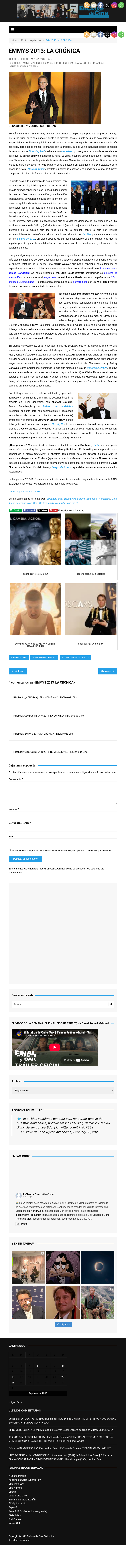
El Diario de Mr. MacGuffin (22, 1499)
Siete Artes (15, 1515)
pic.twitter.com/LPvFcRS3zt (74, 1127)
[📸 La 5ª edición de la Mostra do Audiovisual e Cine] (28, 1267)
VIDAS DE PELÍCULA (102, 1429)
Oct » (19, 1402)
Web (11, 836)
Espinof (13, 1507)
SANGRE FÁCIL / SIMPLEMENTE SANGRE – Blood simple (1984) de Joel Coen (59, 1459)
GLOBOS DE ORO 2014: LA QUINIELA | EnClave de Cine (54, 715)
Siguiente (106, 671)
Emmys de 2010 (26, 238)
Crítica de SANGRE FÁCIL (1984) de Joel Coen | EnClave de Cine (43, 1448)
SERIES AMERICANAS (72, 63)
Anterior (19, 671)
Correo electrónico (20, 823)
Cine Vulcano (15, 1487)
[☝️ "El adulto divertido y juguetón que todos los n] (63, 1302)
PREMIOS (47, 63)
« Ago (12, 1402)
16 (13, 1377)
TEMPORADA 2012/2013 (76, 657)
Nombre (14, 809)
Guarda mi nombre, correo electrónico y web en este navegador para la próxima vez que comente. (62, 850)
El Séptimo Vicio (17, 1503)
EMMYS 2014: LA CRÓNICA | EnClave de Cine (48, 733)
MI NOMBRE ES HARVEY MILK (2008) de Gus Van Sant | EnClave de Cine (48, 1429)
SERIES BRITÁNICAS (94, 63)
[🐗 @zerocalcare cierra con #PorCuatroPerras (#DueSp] (63, 1267)
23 (13, 1382)
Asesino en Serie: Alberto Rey (25, 1479)
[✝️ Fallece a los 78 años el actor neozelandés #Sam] (97, 1302)
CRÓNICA (16, 63)
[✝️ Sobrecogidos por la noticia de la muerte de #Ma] (28, 1302)
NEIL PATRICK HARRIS (45, 657)
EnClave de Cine (31, 1194)
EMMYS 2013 (19, 657)
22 (62, 1377)
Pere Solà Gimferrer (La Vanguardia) (28, 1511)
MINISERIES (36, 63)
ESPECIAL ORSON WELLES (96, 1448)
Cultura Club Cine (18, 1495)
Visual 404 (14, 1523)
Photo (24, 1223)
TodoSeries (15, 1519)
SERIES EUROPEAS (18, 66)
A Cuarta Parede (17, 1475)
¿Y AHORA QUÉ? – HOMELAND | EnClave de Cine (50, 697)
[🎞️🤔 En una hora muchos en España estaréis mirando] (97, 1267)
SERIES (57, 63)
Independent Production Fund (31, 1214)
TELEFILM (34, 66)
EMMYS (26, 63)
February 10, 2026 (86, 1132)
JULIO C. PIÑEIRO (20, 59)
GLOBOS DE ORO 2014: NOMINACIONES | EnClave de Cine (56, 751)
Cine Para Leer (16, 1483)
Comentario (16, 779)
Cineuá (12, 1491)
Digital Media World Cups (29, 1210)
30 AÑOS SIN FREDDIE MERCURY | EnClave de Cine (37, 1437)
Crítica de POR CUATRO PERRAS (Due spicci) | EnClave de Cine (43, 1418)
